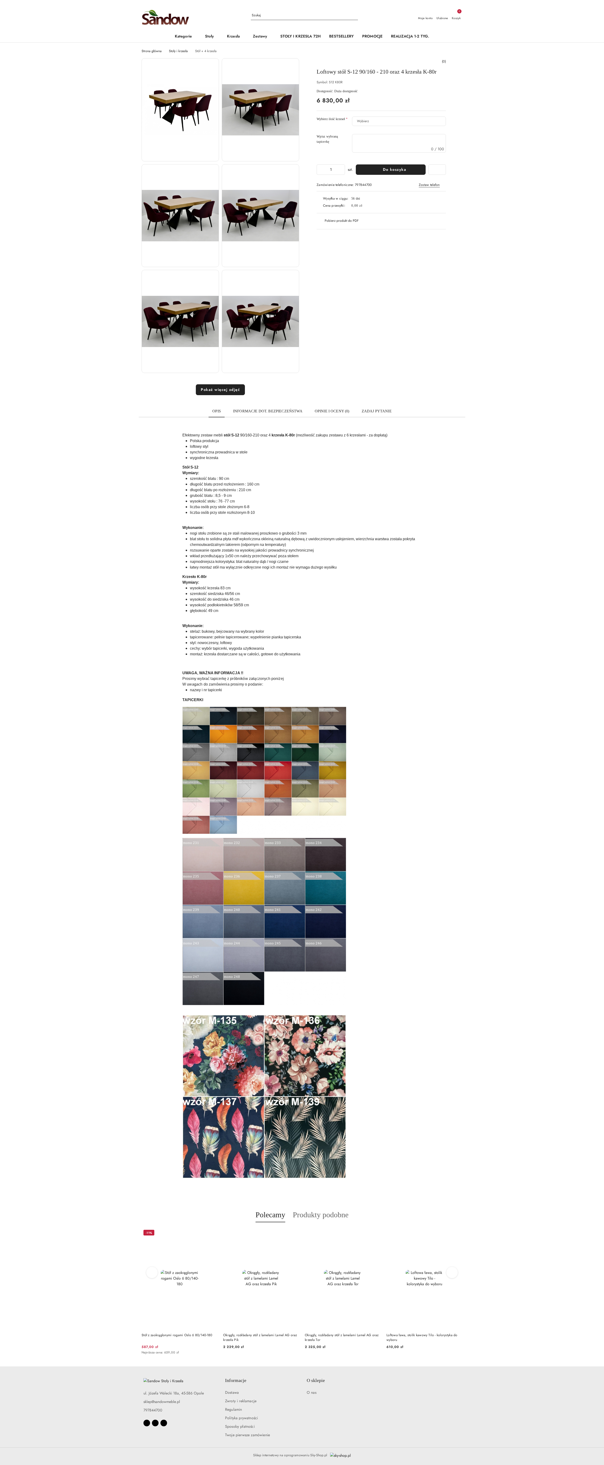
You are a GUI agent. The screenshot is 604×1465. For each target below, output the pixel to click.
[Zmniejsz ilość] (320, 170)
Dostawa (232, 1392)
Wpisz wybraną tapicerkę (327, 139)
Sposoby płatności (240, 1426)
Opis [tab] (216, 411)
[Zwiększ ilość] (341, 170)
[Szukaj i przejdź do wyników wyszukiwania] (355, 15)
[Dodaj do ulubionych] (437, 169)
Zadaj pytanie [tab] (377, 411)
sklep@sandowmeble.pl (161, 1401)
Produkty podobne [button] (320, 1214)
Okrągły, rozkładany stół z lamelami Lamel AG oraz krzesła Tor (260, 1337)
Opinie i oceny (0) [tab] (332, 411)
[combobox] (399, 121)
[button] (185, 37)
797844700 (152, 1410)
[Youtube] (155, 1423)
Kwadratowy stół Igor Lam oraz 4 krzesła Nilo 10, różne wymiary (422, 1337)
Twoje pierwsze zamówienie (247, 1435)
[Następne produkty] (452, 1272)
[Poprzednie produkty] (152, 1272)
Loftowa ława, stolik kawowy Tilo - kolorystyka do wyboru (340, 1337)
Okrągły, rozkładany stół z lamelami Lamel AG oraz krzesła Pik (178, 1337)
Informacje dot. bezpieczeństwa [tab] (267, 411)
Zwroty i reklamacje (240, 1401)
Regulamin (233, 1409)
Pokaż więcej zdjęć (220, 389)
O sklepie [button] (316, 1380)
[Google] (163, 1423)
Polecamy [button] (270, 1214)
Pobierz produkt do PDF (342, 220)
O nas (311, 1392)
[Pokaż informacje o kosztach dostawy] (365, 205)
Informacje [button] (235, 1380)
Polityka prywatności (241, 1418)
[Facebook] (146, 1423)
